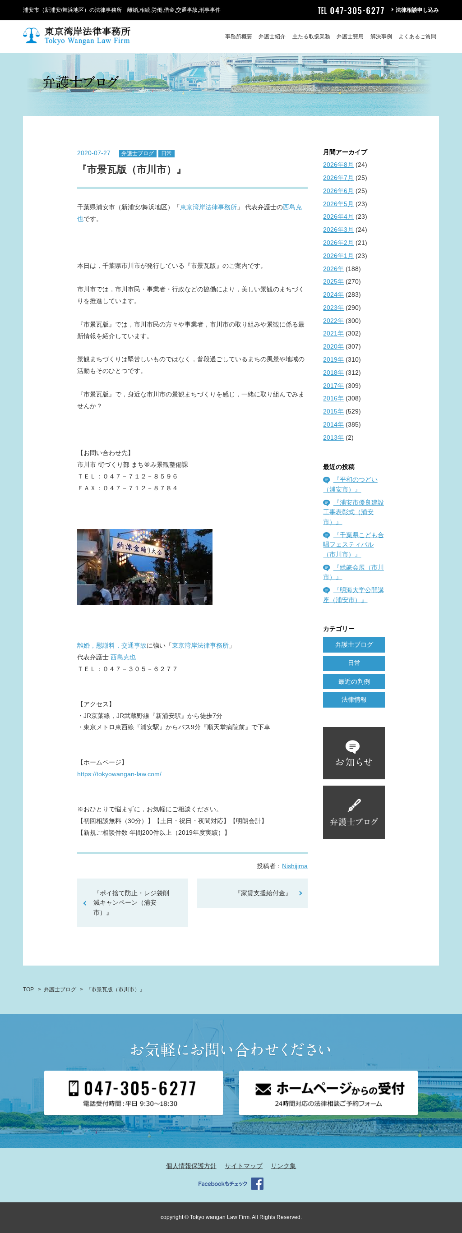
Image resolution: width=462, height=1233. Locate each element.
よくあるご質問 (417, 36)
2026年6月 (338, 190)
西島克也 (123, 657)
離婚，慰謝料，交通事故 (112, 645)
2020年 (333, 346)
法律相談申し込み (417, 10)
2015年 (333, 411)
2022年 (333, 320)
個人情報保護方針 (191, 1165)
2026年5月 (338, 203)
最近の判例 (354, 681)
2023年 (333, 307)
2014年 (333, 424)
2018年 (333, 372)
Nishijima (295, 866)
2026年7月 (338, 177)
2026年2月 (338, 242)
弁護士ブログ (137, 153)
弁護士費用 (350, 36)
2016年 (333, 398)
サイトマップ (244, 1165)
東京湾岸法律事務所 (208, 207)
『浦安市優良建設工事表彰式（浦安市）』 (353, 512)
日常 (166, 153)
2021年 (333, 333)
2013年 (333, 437)
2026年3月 (338, 229)
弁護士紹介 (272, 36)
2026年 (333, 268)
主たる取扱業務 (311, 36)
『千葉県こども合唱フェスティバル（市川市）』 (353, 544)
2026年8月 (338, 164)
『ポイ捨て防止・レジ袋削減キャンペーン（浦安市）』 (131, 902)
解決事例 (381, 36)
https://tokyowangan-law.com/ (119, 774)
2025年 (333, 281)
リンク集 (283, 1165)
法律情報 (354, 699)
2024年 (333, 294)
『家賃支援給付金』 (263, 893)
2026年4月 (338, 216)
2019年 (333, 359)
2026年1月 (338, 255)
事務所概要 (238, 36)
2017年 (333, 385)
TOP (28, 989)
